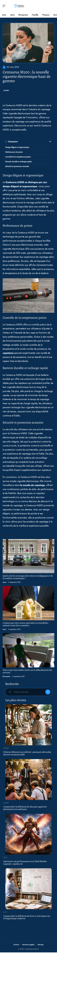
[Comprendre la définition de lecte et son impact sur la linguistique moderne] (28, 888)
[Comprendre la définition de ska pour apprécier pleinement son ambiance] (28, 779)
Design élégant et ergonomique (17, 147)
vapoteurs (8, 353)
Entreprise (6, 676)
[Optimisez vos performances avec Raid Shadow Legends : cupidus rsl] (28, 834)
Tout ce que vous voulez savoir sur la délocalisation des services (27, 671)
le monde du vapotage (32, 485)
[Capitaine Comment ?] (19, 6)
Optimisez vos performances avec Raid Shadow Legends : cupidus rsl (25, 862)
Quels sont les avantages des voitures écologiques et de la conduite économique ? (28, 577)
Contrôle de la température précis (18, 157)
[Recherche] (52, 6)
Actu (4, 629)
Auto (4, 582)
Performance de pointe (14, 152)
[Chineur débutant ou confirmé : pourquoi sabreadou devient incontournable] (28, 724)
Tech (5, 857)
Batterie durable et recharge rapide (18, 161)
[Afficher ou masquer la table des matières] (35, 141)
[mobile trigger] (5, 6)
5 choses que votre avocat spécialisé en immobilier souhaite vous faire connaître (26, 624)
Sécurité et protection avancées (17, 166)
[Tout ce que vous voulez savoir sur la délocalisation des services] (28, 650)
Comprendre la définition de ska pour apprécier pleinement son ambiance (25, 808)
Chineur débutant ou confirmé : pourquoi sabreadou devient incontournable (27, 753)
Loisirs (6, 90)
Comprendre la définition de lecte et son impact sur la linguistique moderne (26, 917)
